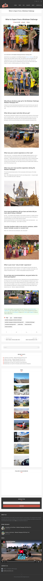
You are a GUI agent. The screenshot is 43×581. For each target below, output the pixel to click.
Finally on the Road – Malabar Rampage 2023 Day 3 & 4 (14, 359)
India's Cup (18, 425)
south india (20, 324)
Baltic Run (17, 461)
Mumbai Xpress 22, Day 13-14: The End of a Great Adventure (15, 362)
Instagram (31, 312)
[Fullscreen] (40, 561)
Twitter (25, 312)
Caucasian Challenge (20, 449)
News (33, 5)
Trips (20, 5)
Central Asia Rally (20, 437)
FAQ (23, 5)
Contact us (39, 5)
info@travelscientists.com (8, 570)
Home (15, 5)
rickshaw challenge (30, 322)
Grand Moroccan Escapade (19, 378)
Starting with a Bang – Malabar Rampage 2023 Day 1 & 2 (14, 360)
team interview (28, 324)
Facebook (16, 312)
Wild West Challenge (20, 414)
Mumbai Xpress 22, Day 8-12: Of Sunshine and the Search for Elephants (17, 363)
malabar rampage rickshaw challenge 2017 (14, 322)
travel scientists (8, 326)
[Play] (2, 561)
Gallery (28, 5)
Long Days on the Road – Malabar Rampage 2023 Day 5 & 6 (15, 357)
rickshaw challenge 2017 (10, 324)
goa (11, 317)
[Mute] (38, 561)
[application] (21, 551)
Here (16, 520)
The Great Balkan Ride (21, 390)
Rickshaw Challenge (29, 57)
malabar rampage (18, 317)
